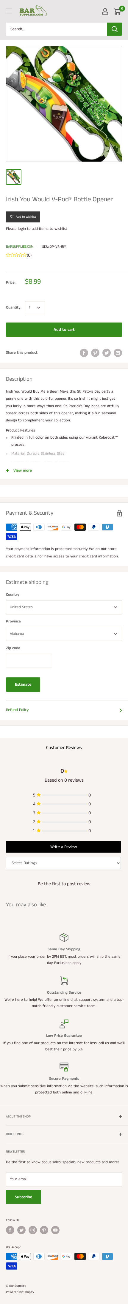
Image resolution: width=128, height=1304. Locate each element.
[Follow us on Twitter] (21, 1230)
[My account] (105, 11)
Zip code (13, 648)
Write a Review (63, 847)
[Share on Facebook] (84, 353)
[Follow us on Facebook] (10, 1230)
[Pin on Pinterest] (95, 353)
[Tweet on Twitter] (106, 353)
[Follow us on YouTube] (55, 1230)
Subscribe (23, 1197)
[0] (117, 11)
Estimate (23, 684)
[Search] (114, 29)
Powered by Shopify (20, 1292)
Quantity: (13, 307)
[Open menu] (9, 11)
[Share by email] (118, 353)
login (22, 229)
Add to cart (64, 330)
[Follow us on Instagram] (33, 1230)
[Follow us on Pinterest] (44, 1230)
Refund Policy (17, 710)
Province (13, 621)
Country (12, 595)
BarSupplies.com (20, 246)
